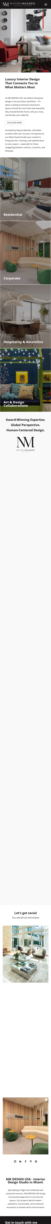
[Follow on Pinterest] (31, 1161)
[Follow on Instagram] (15, 1161)
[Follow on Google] (36, 1161)
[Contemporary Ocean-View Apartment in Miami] (25, 71)
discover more (14, 122)
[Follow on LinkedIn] (20, 1161)
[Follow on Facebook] (25, 1161)
